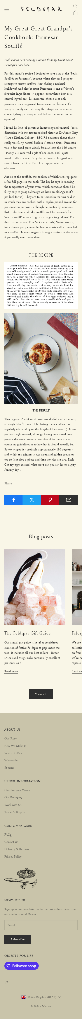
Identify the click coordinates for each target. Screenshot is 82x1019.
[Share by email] (68, 500)
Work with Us (12, 805)
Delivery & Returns (16, 849)
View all (41, 694)
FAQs (7, 834)
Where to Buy (13, 753)
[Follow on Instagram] (6, 982)
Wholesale (11, 760)
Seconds (9, 767)
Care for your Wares (17, 790)
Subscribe (18, 939)
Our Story (10, 738)
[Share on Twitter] (32, 500)
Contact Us (11, 842)
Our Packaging (13, 797)
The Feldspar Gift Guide (27, 633)
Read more (11, 671)
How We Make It (15, 746)
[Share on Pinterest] (50, 500)
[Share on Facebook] (13, 500)
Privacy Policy (12, 856)
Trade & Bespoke (15, 812)
